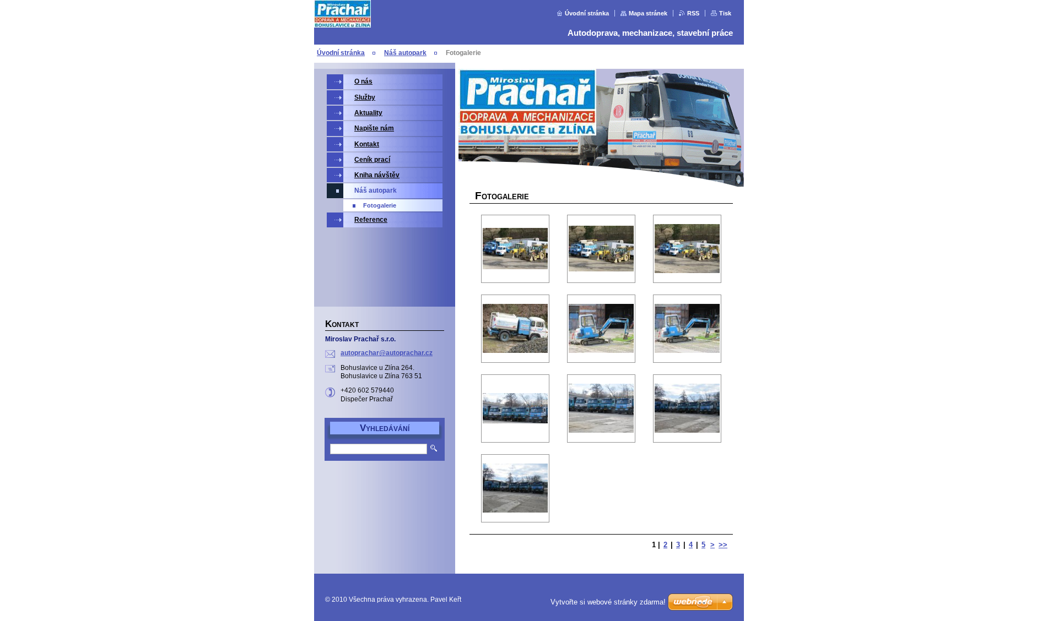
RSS (693, 13)
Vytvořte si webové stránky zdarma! (608, 602)
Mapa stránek (648, 13)
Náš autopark (405, 53)
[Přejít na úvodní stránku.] (342, 25)
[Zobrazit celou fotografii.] (515, 249)
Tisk (725, 13)
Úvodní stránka (587, 13)
